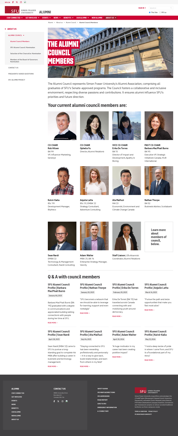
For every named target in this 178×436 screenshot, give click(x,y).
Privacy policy (153, 411)
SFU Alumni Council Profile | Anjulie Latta (156, 286)
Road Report (102, 400)
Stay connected (13, 18)
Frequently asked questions (21, 74)
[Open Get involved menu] (39, 18)
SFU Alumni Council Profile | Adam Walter (124, 333)
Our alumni (81, 18)
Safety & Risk (102, 389)
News (56, 18)
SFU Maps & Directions (106, 392)
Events (45, 18)
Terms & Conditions (141, 411)
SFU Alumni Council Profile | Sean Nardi (59, 333)
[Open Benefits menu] (73, 18)
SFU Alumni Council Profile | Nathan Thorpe (93, 286)
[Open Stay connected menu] (22, 18)
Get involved (31, 18)
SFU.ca (163, 12)
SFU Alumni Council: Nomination (22, 47)
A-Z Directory (103, 411)
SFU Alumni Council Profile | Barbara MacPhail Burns (59, 288)
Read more (52, 323)
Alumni (45, 12)
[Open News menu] (60, 18)
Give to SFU (101, 404)
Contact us (13, 68)
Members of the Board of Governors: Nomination (24, 61)
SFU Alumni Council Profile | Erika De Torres (125, 286)
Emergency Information (107, 407)
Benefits (67, 18)
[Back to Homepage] (20, 10)
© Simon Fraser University (143, 414)
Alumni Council (71, 22)
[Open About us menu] (115, 18)
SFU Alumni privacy (16, 80)
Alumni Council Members (19, 41)
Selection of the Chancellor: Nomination (25, 54)
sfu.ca (7, 2)
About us (110, 18)
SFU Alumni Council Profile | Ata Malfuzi (91, 333)
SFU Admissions (103, 396)
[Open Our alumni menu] (88, 18)
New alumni (97, 18)
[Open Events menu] (50, 18)
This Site (154, 12)
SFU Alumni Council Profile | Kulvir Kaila (156, 333)
